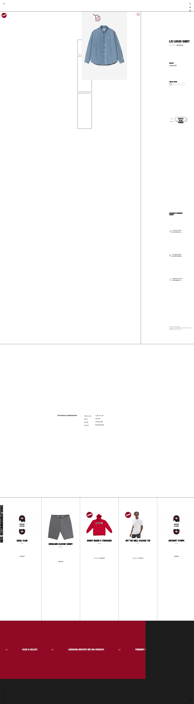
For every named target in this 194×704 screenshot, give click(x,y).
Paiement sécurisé (131, 650)
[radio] (170, 84)
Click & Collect (16, 650)
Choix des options (22, 579)
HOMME (184, 328)
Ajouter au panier (180, 119)
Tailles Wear (173, 82)
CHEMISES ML (178, 328)
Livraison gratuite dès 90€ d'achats (176, 255)
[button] (138, 15)
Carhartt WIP (173, 65)
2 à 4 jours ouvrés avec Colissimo (177, 231)
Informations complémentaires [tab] (67, 415)
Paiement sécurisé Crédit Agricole (177, 279)
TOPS (180, 329)
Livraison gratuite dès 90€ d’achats (73, 650)
